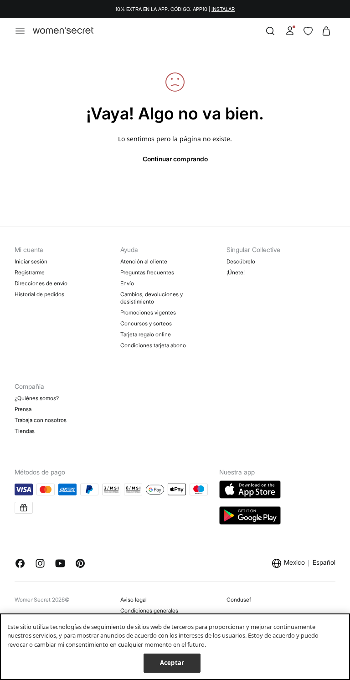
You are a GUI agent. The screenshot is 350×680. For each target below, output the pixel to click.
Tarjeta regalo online (145, 334)
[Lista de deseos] (308, 31)
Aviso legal (133, 599)
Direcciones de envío (41, 283)
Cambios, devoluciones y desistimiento (151, 298)
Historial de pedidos (39, 294)
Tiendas (25, 431)
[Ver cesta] (326, 31)
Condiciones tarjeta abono (153, 345)
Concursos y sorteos (146, 323)
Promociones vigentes (148, 312)
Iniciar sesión (31, 261)
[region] (175, 646)
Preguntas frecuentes (147, 272)
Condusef (238, 599)
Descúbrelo (240, 261)
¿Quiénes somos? (37, 398)
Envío (127, 283)
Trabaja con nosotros (41, 420)
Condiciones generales (149, 610)
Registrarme (30, 272)
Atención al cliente (143, 261)
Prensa (23, 409)
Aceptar (172, 663)
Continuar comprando (175, 159)
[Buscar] (270, 31)
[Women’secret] (63, 31)
